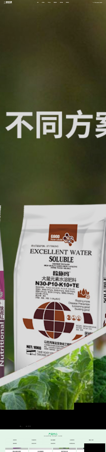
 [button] (28, 426)
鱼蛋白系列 (34, 443)
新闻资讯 (55, 2)
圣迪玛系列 (53, 443)
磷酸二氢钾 (91, 440)
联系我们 (67, 2)
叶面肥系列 (34, 440)
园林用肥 (15, 443)
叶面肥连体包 (72, 443)
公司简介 (43, 2)
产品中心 (49, 2)
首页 (38, 2)
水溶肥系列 (72, 440)
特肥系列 (15, 440)
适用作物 (61, 2)
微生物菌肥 (53, 440)
